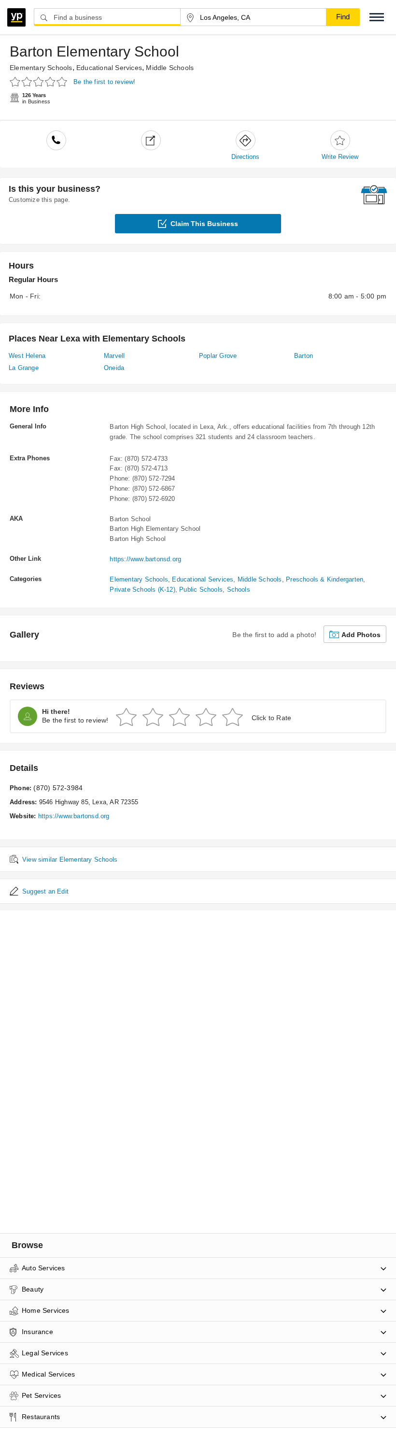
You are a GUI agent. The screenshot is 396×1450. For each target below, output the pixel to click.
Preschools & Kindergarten (324, 579)
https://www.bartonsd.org (145, 559)
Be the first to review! (104, 81)
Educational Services (109, 67)
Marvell (114, 355)
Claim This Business (204, 223)
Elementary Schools (41, 67)
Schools (238, 589)
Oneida (114, 367)
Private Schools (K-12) (142, 589)
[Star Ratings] (40, 81)
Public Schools (201, 589)
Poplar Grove (218, 355)
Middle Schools (170, 67)
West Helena (27, 355)
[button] (376, 17)
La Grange (24, 367)
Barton (303, 355)
